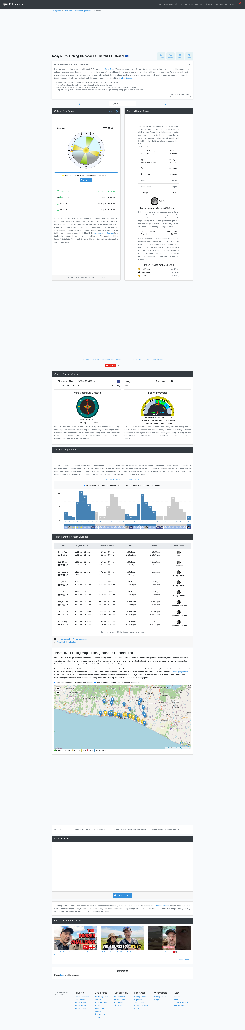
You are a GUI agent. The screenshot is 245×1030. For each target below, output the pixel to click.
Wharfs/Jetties (102, 683)
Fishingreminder (17, 4)
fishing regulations (180, 672)
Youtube (119, 1002)
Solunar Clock (140, 1002)
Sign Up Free (86, 180)
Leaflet (168, 748)
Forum (200, 4)
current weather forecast (104, 233)
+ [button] (58, 688)
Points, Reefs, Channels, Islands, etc (125, 683)
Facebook (120, 997)
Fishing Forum (80, 1002)
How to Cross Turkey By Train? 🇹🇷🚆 (163, 952)
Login (220, 4)
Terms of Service (181, 1002)
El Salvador (68, 11)
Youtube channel (162, 906)
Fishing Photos (81, 1005)
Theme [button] (230, 4)
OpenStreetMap (177, 748)
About (176, 1000)
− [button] (58, 692)
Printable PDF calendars (66, 642)
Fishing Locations (82, 997)
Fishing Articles (81, 1008)
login (62, 975)
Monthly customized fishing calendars (72, 639)
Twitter (119, 1005)
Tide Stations (80, 1000)
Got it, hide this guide (181, 95)
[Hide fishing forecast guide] (190, 64)
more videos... (185, 960)
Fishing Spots (56, 11)
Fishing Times (167, 4)
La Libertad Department (82, 11)
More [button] (210, 4)
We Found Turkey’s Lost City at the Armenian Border (122, 952)
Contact (177, 997)
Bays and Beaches (64, 683)
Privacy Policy (179, 1005)
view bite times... (125, 78)
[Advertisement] (122, 31)
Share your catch (123, 895)
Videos (190, 4)
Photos (180, 4)
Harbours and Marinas (84, 683)
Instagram (120, 1000)
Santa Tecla (109, 69)
